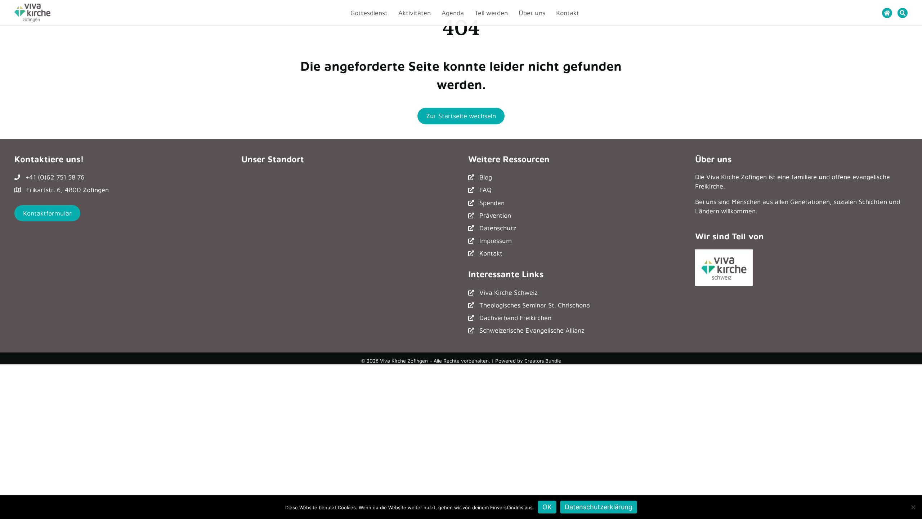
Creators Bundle (542, 361)
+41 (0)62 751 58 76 (55, 177)
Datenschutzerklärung (598, 507)
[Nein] (913, 507)
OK (547, 507)
